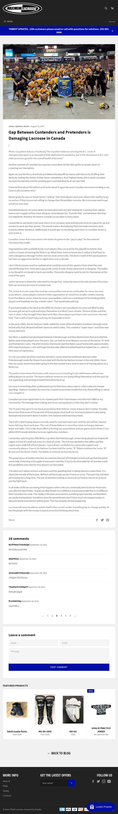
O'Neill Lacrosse (16, 809)
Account (112, 21)
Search (6, 781)
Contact (7, 795)
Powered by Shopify (32, 809)
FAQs (5, 785)
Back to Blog (61, 753)
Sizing (6, 790)
